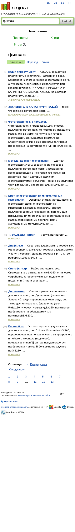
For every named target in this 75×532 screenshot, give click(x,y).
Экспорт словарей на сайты (14, 407)
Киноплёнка (16, 326)
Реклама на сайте (41, 395)
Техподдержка (25, 395)
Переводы (20, 37)
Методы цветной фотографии (28, 160)
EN (48, 3)
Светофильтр (17, 268)
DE (55, 3)
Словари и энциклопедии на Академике (33, 14)
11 (35, 381)
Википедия (14, 153)
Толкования (37, 31)
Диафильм (15, 245)
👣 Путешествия (9, 401)
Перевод (32, 61)
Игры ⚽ (20, 44)
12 (43, 381)
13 (52, 381)
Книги (55, 37)
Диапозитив (16, 291)
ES (62, 3)
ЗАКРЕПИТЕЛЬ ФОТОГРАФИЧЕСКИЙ (33, 106)
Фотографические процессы (28, 121)
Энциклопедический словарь (24, 99)
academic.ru (15, 6)
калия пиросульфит (22, 71)
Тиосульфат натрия (21, 234)
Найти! (66, 21)
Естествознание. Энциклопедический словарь (34, 114)
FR (69, 3)
